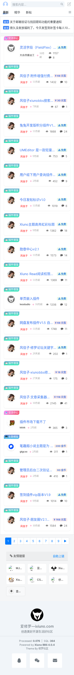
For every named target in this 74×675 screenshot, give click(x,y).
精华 (17, 12)
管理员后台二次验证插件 (37, 470)
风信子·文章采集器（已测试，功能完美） (36, 397)
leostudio (25, 304)
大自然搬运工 (27, 55)
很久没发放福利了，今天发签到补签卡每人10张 (40, 27)
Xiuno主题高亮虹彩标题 (37, 224)
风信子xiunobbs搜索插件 (36, 101)
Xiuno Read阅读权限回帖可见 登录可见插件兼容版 (38, 274)
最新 (6, 12)
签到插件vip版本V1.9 (35, 495)
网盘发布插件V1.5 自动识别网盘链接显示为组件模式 (36, 323)
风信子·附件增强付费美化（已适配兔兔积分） (36, 76)
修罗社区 (43, 648)
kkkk (22, 427)
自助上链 (58, 556)
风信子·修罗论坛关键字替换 (38, 348)
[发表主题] (69, 4)
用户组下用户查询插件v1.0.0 (38, 175)
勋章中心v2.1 (29, 249)
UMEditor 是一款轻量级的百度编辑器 (38, 150)
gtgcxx (23, 451)
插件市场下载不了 (33, 422)
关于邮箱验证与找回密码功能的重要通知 (36, 21)
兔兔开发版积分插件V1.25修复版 (38, 125)
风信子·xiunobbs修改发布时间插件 (37, 372)
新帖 (29, 12)
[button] (19, 661)
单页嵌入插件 (29, 299)
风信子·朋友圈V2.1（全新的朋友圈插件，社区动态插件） (36, 519)
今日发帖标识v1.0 (32, 200)
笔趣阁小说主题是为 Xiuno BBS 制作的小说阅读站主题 (37, 446)
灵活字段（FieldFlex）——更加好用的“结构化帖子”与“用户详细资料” (38, 47)
